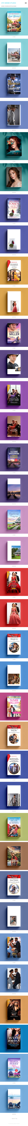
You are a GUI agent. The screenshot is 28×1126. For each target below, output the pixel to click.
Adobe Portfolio (16, 1123)
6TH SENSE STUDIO (8, 3)
